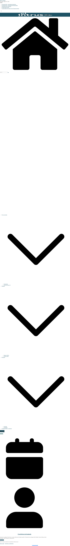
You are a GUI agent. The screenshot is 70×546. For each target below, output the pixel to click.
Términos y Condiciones (9, 543)
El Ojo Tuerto (6, 356)
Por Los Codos (4, 214)
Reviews (3, 286)
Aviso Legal (2, 543)
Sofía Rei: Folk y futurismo (6, 6)
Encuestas (5, 427)
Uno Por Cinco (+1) (7, 285)
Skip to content (2, 0)
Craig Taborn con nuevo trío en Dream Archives (10, 8)
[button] (36, 283)
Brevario (3, 357)
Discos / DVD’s (6, 355)
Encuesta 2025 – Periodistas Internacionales (10, 5)
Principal (5, 426)
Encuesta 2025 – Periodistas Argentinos (9, 4)
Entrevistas (6, 284)
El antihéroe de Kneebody (24, 534)
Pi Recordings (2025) (5, 7)
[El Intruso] (35, 71)
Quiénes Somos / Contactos (7, 428)
